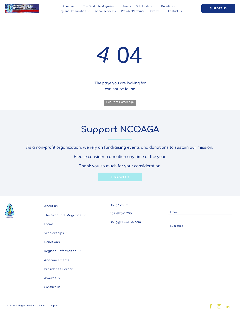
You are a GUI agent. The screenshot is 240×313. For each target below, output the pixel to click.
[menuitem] (70, 6)
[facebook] (210, 307)
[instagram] (219, 307)
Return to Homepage (120, 102)
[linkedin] (227, 307)
